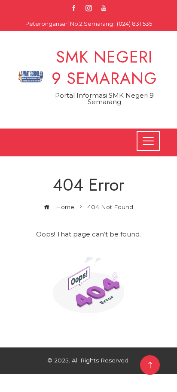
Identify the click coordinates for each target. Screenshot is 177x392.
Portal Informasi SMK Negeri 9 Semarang (104, 98)
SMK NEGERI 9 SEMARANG (104, 67)
